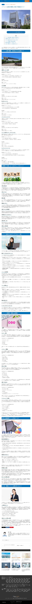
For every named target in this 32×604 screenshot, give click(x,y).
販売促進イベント (16, 591)
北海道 (22, 581)
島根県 (12, 579)
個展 (22, 589)
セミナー (23, 588)
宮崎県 (17, 578)
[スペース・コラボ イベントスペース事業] (4, 1)
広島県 (15, 579)
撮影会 (22, 590)
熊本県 (19, 580)
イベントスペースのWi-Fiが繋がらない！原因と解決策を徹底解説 (6, 569)
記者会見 (9, 591)
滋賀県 (14, 580)
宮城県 (14, 578)
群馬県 (19, 581)
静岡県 (10, 582)
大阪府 (9, 578)
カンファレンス (14, 588)
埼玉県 (20, 582)
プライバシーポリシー (12, 601)
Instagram (3, 602)
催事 (24, 589)
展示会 (11, 590)
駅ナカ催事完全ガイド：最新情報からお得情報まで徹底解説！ (16, 569)
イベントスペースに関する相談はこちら (16, 32)
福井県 (27, 580)
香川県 (12, 582)
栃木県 (7, 580)
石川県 (22, 580)
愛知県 (22, 579)
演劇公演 (28, 590)
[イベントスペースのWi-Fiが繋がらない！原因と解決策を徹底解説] (6, 565)
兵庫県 (14, 581)
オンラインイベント (8, 588)
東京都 (27, 579)
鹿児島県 (28, 582)
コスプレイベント (18, 588)
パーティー (26, 588)
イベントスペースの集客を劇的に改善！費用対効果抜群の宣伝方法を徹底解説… (26, 570)
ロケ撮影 (8, 589)
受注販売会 (8, 590)
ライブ (29, 588)
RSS (5, 602)
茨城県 (24, 581)
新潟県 (25, 579)
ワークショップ (12, 589)
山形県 (24, 578)
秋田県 (17, 581)
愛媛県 (20, 579)
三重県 (9, 580)
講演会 (12, 591)
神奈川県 (24, 580)
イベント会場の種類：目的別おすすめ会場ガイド (12, 37)
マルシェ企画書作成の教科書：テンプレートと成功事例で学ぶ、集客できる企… (26, 560)
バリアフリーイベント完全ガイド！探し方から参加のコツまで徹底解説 (16, 560)
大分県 (7, 578)
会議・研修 (20, 589)
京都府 (17, 580)
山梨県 (27, 578)
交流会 (15, 589)
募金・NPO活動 (28, 589)
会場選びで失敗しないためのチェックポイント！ (12, 38)
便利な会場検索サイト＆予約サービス (10, 42)
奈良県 (12, 578)
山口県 (22, 578)
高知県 (23, 582)
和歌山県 (18, 582)
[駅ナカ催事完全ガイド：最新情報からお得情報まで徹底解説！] (16, 565)
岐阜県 (29, 578)
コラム (3, 4)
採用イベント (19, 590)
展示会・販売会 (15, 590)
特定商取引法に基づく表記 (19, 601)
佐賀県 (12, 581)
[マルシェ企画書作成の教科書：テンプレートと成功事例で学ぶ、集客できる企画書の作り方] (26, 555)
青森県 (7, 582)
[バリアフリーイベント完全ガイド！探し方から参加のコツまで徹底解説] (16, 555)
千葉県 (15, 582)
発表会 (7, 591)
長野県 (29, 581)
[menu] (31, 1)
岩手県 (10, 579)
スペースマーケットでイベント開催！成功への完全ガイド (6, 559)
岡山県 (7, 579)
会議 (17, 589)
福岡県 (7, 581)
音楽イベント (20, 591)
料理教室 (25, 590)
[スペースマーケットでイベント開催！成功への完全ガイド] (6, 555)
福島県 (9, 581)
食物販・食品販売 (25, 591)
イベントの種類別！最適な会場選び (10, 41)
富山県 (19, 578)
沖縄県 (12, 580)
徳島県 (17, 579)
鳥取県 (25, 582)
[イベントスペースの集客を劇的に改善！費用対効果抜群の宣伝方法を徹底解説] (26, 565)
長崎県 (27, 581)
